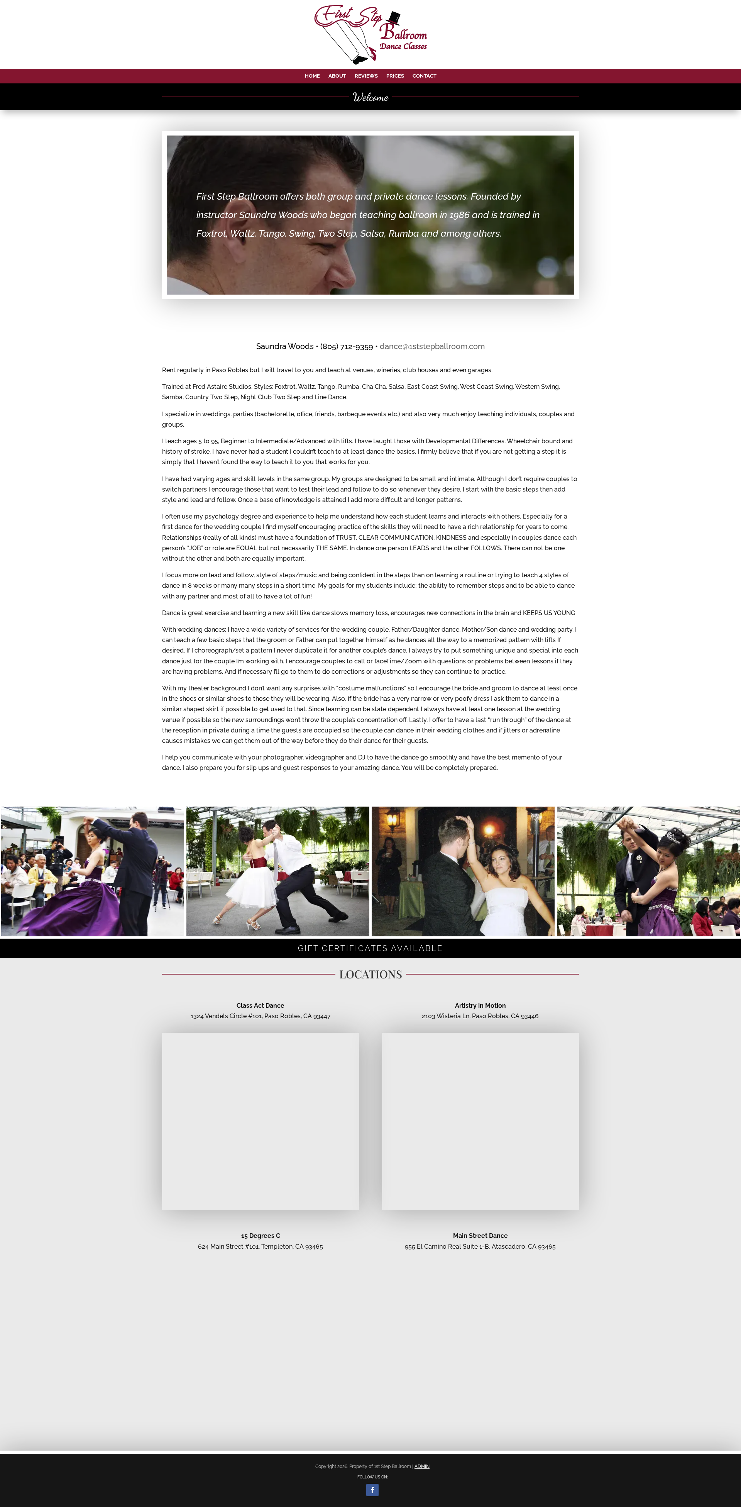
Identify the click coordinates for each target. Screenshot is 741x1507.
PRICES (395, 76)
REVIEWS (366, 76)
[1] (648, 934)
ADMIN (422, 1466)
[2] (92, 934)
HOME (312, 76)
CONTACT (424, 76)
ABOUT (337, 76)
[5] (277, 934)
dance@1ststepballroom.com (432, 346)
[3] (463, 934)
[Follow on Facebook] (372, 1490)
